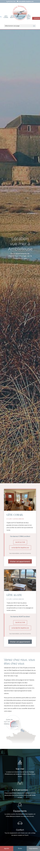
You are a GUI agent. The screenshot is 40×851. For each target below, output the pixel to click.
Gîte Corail (6, 16)
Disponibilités (33, 848)
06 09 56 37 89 (20, 542)
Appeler (6, 848)
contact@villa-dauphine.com (20, 547)
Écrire (20, 848)
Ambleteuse (20, 17)
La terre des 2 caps (28, 17)
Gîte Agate (12, 16)
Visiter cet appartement (20, 561)
